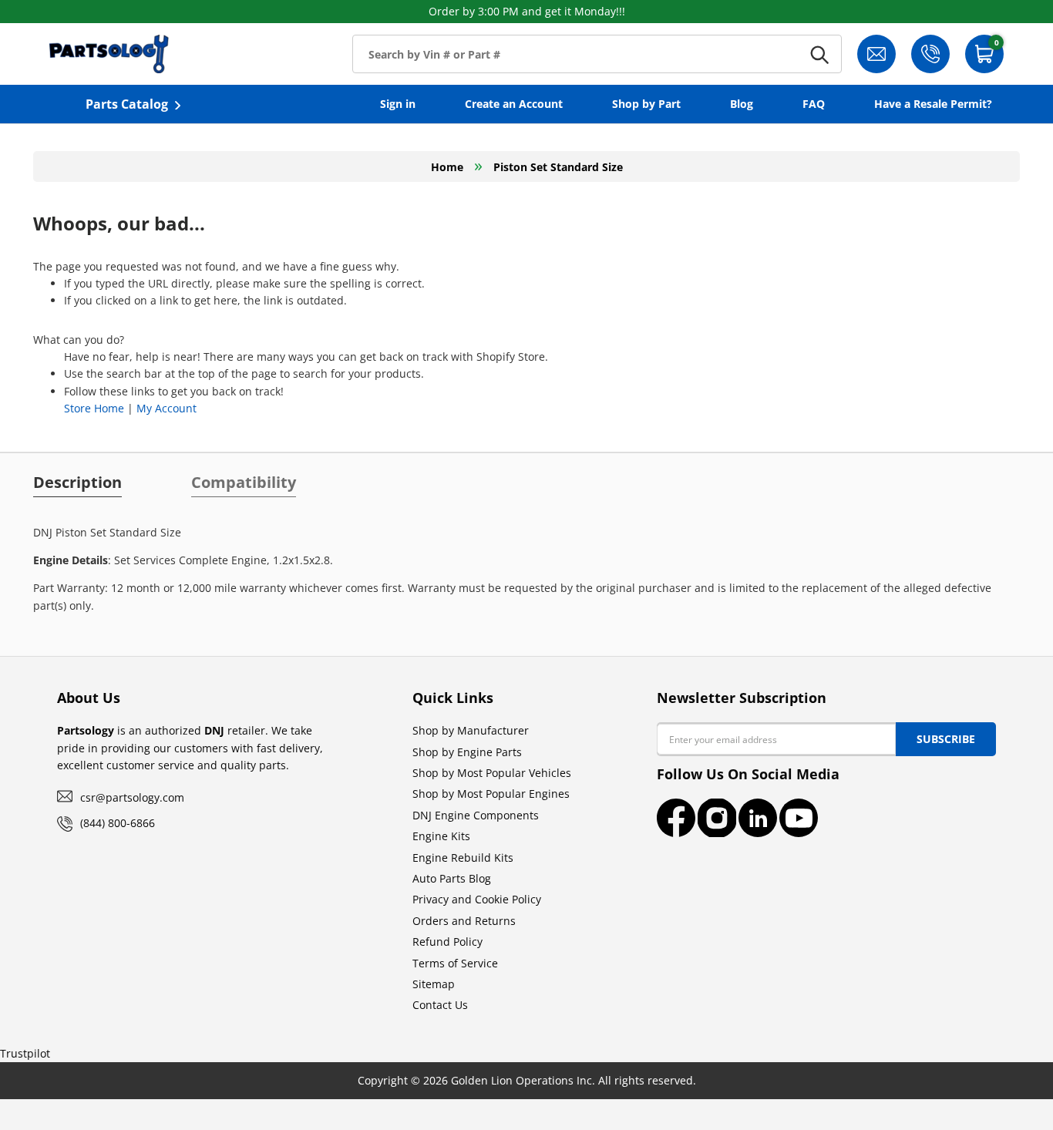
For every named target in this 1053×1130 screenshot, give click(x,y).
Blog (741, 103)
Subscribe (946, 738)
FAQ (813, 103)
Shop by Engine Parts (467, 752)
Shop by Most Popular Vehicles (491, 772)
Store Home (94, 408)
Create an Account (514, 103)
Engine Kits (441, 836)
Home (447, 167)
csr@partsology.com (132, 797)
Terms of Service (455, 963)
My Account (166, 408)
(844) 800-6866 (117, 823)
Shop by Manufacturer (470, 730)
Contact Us (440, 1004)
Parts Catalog (127, 104)
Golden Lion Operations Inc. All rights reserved (572, 1080)
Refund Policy (447, 941)
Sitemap (433, 984)
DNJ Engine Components (475, 815)
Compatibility (243, 483)
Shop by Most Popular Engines (491, 793)
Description (77, 483)
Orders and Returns (464, 920)
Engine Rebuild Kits (462, 857)
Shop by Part (646, 103)
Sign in (397, 103)
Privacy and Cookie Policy (476, 899)
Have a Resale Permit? (933, 103)
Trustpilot (25, 1053)
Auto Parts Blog (451, 878)
